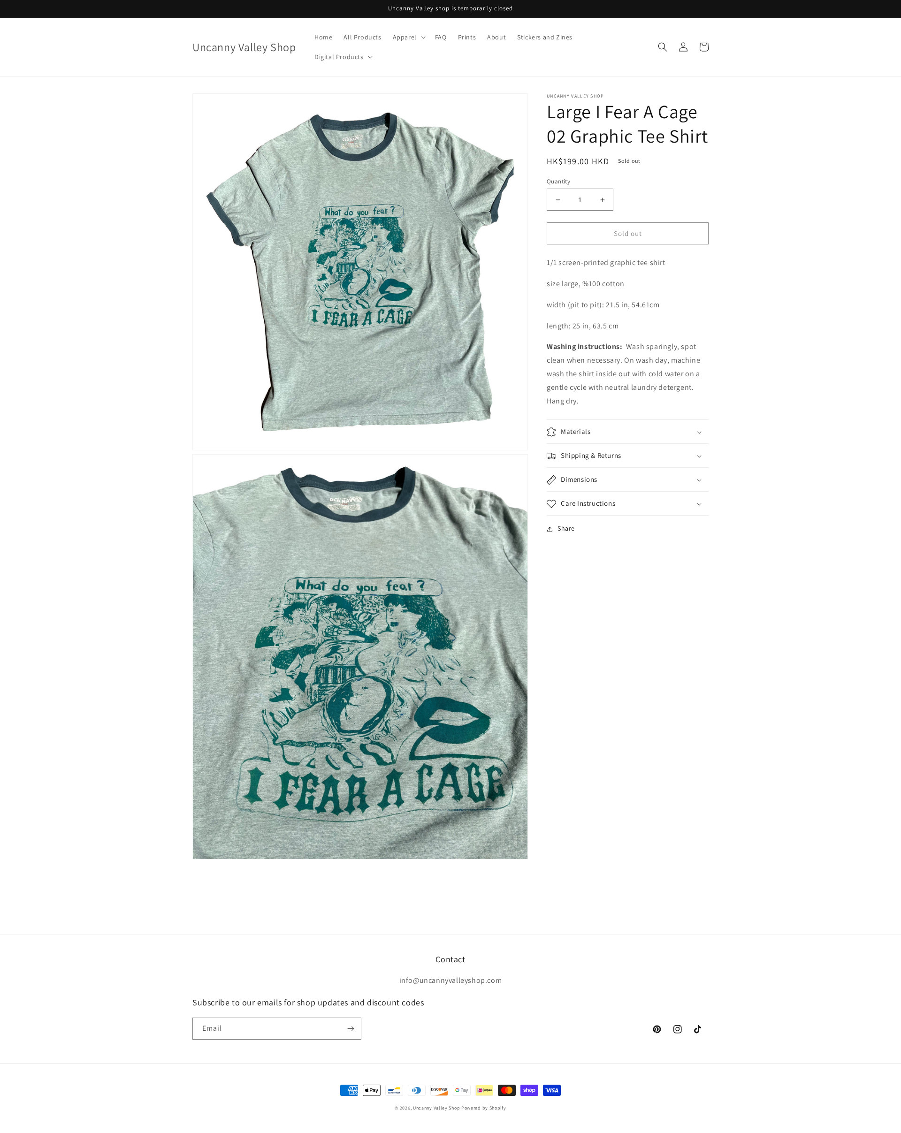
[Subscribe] (350, 1029)
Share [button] (566, 529)
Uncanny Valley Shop (436, 1108)
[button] (408, 37)
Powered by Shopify (483, 1108)
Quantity (558, 181)
